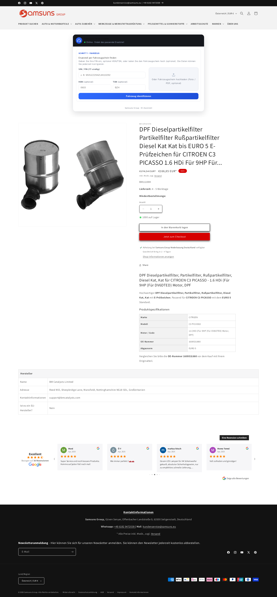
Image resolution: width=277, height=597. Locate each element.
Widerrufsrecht (69, 592)
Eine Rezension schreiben (234, 437)
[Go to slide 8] (157, 474)
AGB (102, 592)
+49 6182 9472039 (124, 526)
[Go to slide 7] (154, 474)
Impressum (121, 592)
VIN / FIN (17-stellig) (89, 69)
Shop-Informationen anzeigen (158, 256)
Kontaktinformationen (139, 592)
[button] (56, 23)
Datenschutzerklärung (87, 592)
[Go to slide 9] (159, 474)
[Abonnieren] (72, 552)
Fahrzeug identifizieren (138, 96)
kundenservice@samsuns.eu (159, 526)
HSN (86, 82)
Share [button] (145, 265)
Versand (158, 175)
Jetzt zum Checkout (175, 236)
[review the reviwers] (98, 448)
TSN (120, 82)
